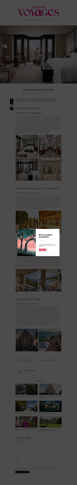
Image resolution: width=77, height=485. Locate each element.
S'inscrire (43, 249)
